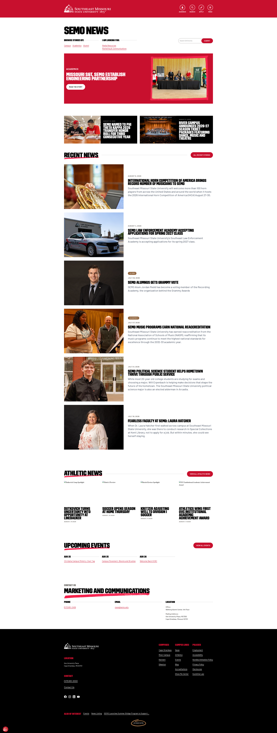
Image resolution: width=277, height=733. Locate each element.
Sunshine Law (198, 674)
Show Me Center (182, 674)
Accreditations (181, 669)
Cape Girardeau (165, 650)
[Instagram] (69, 696)
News (177, 650)
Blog (177, 664)
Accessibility (197, 655)
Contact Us (69, 687)
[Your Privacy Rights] (5, 729)
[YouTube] (78, 696)
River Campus (164, 655)
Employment (197, 650)
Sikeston (162, 664)
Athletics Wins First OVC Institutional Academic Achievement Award (195, 513)
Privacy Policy (198, 664)
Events (178, 659)
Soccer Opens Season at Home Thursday (118, 510)
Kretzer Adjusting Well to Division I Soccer (155, 512)
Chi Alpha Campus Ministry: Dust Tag (79, 561)
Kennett (162, 659)
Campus (67, 45)
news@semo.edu (122, 607)
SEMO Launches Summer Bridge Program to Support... (126, 713)
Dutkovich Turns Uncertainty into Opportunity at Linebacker (77, 513)
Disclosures (197, 669)
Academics (76, 45)
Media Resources (109, 45)
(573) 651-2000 (71, 681)
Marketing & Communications (114, 48)
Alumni (86, 45)
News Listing (96, 713)
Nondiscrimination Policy (202, 659)
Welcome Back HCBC (148, 561)
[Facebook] (65, 696)
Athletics (179, 655)
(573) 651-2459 (70, 607)
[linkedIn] (74, 696)
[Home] (87, 8)
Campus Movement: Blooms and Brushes (119, 561)
